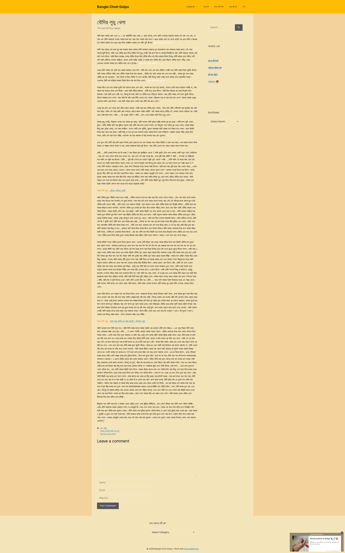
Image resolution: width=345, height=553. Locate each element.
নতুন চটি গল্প (233, 6)
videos (211, 81)
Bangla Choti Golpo (113, 7)
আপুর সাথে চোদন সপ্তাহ (107, 434)
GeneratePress (191, 548)
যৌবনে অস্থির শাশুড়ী (117, 190)
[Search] (239, 27)
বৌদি (243, 6)
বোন (101, 428)
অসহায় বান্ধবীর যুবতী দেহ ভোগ (110, 431)
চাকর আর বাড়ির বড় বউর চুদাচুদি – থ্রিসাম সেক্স (127, 321)
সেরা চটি (206, 6)
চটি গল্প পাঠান (213, 74)
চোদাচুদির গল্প (190, 6)
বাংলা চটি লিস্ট (219, 6)
